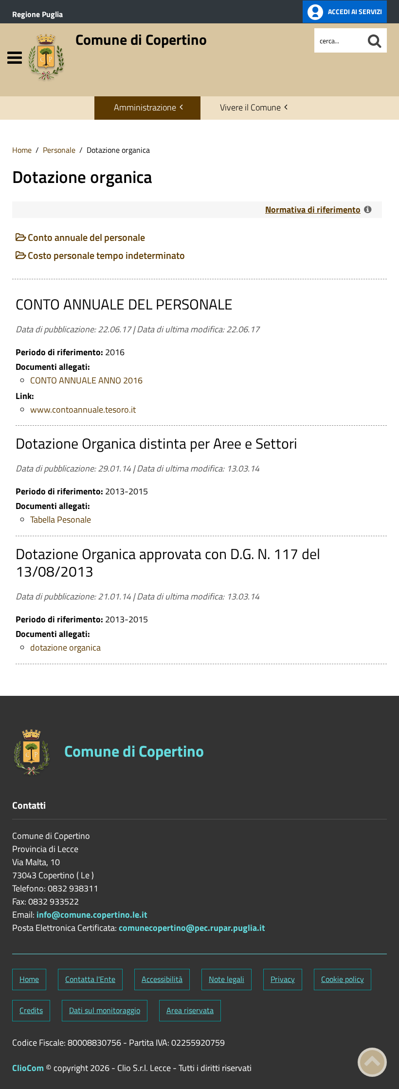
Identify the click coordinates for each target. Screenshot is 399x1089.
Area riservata (190, 1010)
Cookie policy (342, 979)
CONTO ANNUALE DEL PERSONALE (124, 304)
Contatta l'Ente (90, 979)
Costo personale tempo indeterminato (106, 255)
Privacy (283, 979)
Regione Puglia (37, 14)
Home (22, 150)
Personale (59, 150)
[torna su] (372, 1062)
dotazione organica (65, 647)
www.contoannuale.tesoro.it (83, 409)
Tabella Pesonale (60, 519)
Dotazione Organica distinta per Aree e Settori (156, 443)
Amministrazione (145, 107)
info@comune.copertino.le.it (91, 914)
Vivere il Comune (250, 107)
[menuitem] (147, 108)
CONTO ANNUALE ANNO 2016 (86, 380)
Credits (31, 1010)
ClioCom (28, 1067)
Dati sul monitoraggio (104, 1010)
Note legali (226, 979)
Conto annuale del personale (86, 237)
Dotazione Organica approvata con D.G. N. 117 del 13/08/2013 (168, 562)
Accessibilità (162, 979)
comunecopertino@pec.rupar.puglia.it (192, 927)
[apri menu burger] (14, 58)
